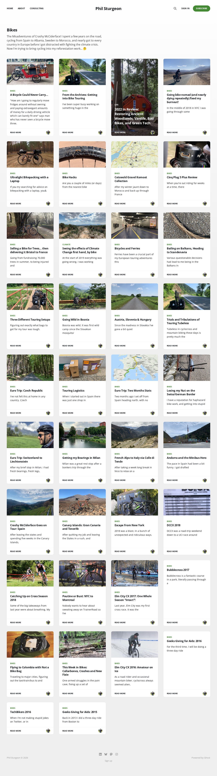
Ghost (207, 757)
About (21, 8)
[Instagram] (116, 754)
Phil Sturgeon (108, 8)
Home (10, 8)
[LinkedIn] (100, 754)
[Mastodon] (111, 754)
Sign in (185, 8)
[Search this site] (175, 8)
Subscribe (201, 8)
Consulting (37, 8)
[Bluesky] (105, 754)
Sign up (108, 760)
